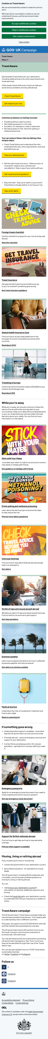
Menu (4, 60)
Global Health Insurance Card (15, 332)
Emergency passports (12, 788)
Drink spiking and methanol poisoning (19, 506)
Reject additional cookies (24, 30)
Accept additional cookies (24, 23)
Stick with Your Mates (12, 458)
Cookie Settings (21, 1003)
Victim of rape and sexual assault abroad (20, 609)
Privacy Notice (28, 1000)
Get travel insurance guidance (14, 290)
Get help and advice (10, 619)
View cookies (24, 42)
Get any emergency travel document (17, 799)
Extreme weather (10, 657)
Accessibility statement (11, 1000)
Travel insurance (9, 280)
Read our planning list (11, 717)
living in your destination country (21, 888)
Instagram (26, 954)
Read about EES (8, 393)
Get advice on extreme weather (15, 667)
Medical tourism (9, 707)
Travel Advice (17, 896)
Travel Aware (7, 56)
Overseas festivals (10, 559)
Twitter (7, 954)
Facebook (14, 954)
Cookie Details (7, 1003)
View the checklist (9, 243)
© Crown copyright (24, 1033)
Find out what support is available (16, 847)
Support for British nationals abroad (18, 836)
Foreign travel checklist (13, 232)
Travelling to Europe (11, 383)
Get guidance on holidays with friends (17, 469)
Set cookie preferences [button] (24, 36)
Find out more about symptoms (15, 517)
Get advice (6, 569)
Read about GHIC (9, 345)
